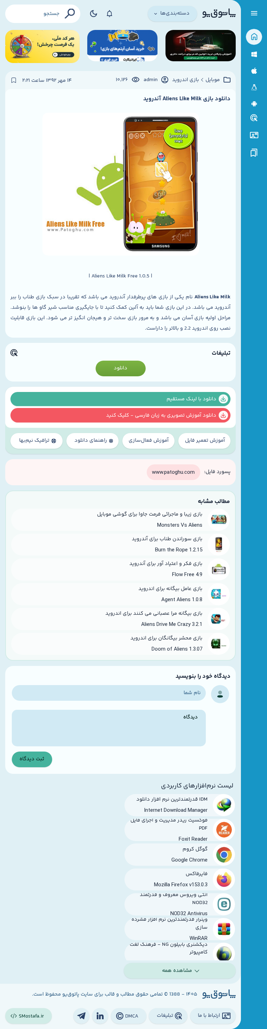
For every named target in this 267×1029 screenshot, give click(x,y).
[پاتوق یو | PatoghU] (219, 13)
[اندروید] (254, 104)
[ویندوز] (254, 54)
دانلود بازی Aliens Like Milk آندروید (186, 98)
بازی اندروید (185, 80)
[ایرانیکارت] (122, 46)
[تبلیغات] (254, 118)
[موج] (200, 46)
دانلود (120, 368)
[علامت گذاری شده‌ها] (254, 153)
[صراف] (42, 46)
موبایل (212, 80)
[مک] (254, 71)
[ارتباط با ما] (254, 135)
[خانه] (254, 37)
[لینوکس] (254, 87)
